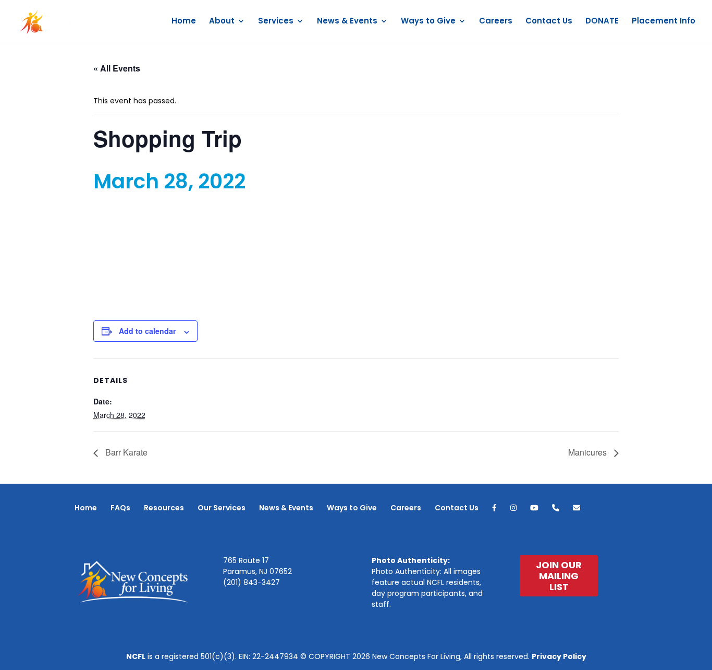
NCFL (135, 656)
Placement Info (663, 21)
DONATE (602, 21)
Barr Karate (125, 452)
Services (275, 21)
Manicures (588, 452)
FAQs (120, 507)
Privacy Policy (559, 656)
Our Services (221, 507)
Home (183, 21)
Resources (164, 507)
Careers (495, 21)
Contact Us (548, 21)
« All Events (116, 68)
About (222, 21)
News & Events (347, 21)
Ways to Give (428, 21)
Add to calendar (147, 331)
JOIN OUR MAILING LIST (559, 575)
